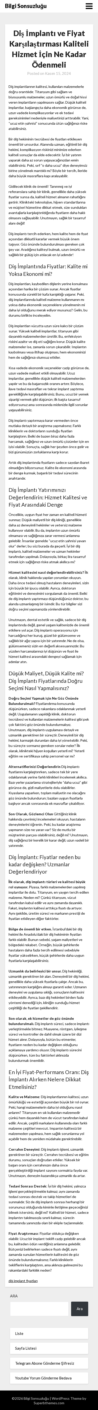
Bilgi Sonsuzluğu (26, 6)
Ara (14, 1296)
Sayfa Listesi (25, 1348)
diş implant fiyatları (23, 1281)
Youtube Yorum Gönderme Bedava (43, 1378)
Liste (19, 1333)
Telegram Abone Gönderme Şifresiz (44, 1363)
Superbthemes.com (49, 1403)
